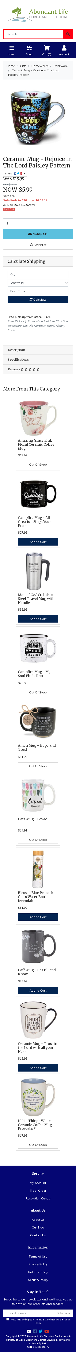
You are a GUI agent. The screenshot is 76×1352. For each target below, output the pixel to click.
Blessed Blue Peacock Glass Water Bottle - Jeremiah (35, 897)
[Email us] (29, 1331)
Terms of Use (38, 1256)
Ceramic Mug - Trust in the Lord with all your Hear (37, 1048)
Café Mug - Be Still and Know (37, 972)
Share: (9, 173)
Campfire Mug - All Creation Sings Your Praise (34, 522)
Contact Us (38, 1235)
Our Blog (38, 1227)
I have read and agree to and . (39, 1321)
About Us (38, 1220)
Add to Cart (38, 542)
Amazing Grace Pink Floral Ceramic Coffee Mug (36, 444)
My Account (38, 1183)
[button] (38, 245)
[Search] (68, 34)
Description (16, 350)
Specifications (18, 359)
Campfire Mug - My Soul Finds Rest (34, 674)
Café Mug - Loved (32, 819)
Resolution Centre (38, 1198)
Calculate (39, 299)
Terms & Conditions (46, 1319)
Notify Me (40, 234)
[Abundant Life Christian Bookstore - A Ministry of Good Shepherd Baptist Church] (38, 14)
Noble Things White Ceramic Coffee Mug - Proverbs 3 (36, 1125)
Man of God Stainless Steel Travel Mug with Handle (36, 599)
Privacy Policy (38, 1264)
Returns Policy (38, 1272)
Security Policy (38, 1280)
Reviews (14, 369)
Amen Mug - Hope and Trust (37, 748)
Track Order (38, 1191)
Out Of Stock (38, 464)
